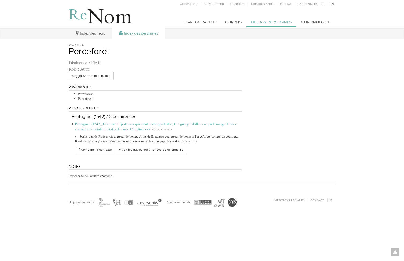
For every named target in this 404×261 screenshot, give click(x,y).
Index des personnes (140, 33)
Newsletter (214, 4)
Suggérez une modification (91, 76)
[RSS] (331, 200)
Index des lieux (92, 33)
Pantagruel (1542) (88, 123)
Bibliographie (262, 4)
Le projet (237, 4)
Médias (286, 4)
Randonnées (308, 4)
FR (323, 3)
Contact (317, 200)
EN (331, 3)
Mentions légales (289, 200)
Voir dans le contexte (96, 150)
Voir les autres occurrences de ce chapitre (152, 150)
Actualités (189, 4)
